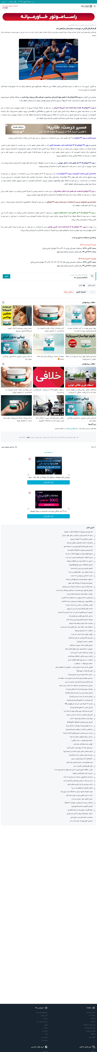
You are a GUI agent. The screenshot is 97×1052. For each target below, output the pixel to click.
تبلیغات (93, 1019)
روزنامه (46, 1028)
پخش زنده (45, 1040)
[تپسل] (6, 125)
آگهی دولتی (92, 1037)
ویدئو (46, 1025)
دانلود (6, 276)
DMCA (93, 1034)
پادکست (45, 1019)
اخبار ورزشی (44, 1015)
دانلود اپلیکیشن (90, 1012)
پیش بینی (45, 1037)
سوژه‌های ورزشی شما (42, 1012)
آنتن (46, 1034)
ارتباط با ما (92, 1015)
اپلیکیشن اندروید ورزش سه (10, 6)
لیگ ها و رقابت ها (42, 1022)
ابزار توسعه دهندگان (89, 1025)
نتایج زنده (45, 1031)
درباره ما (93, 1022)
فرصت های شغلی (90, 1028)
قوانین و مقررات (70, 429)
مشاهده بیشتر (47, 452)
